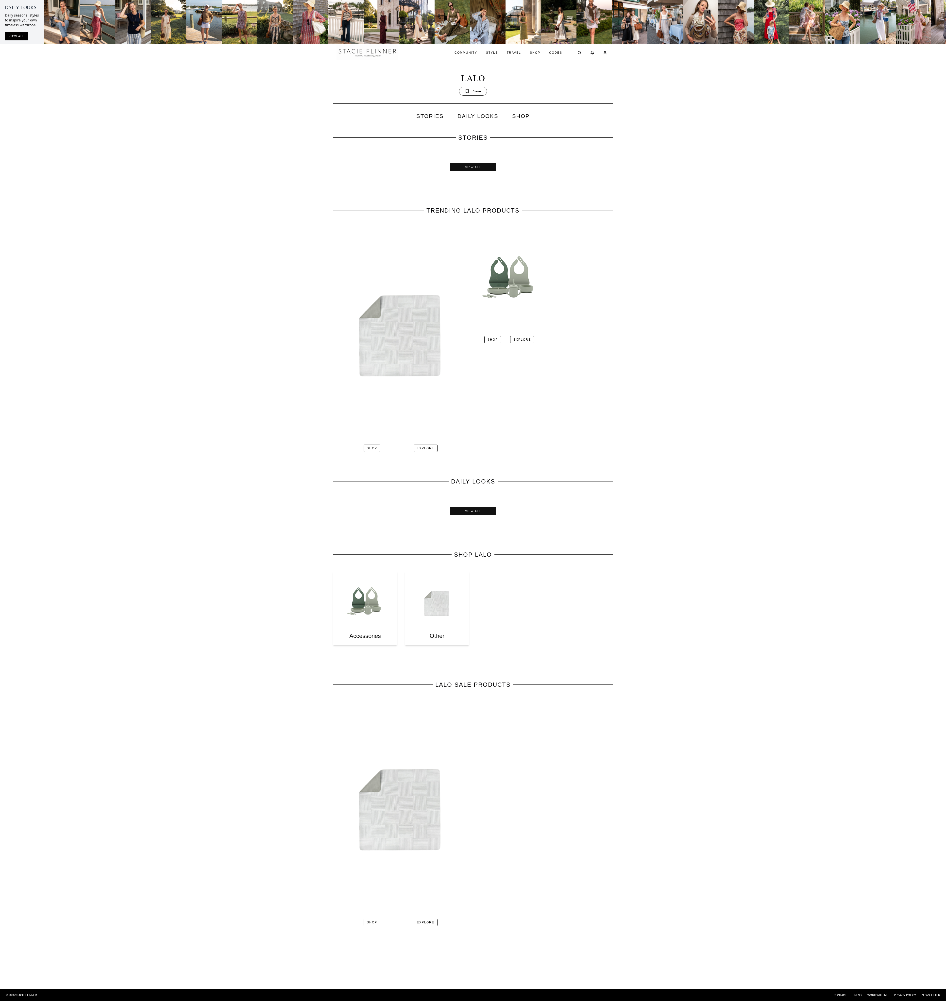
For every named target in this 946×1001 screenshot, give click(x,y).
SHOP (521, 116)
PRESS (857, 995)
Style (492, 52)
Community (466, 52)
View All (473, 167)
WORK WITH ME (877, 995)
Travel (514, 52)
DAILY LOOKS (477, 116)
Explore (425, 448)
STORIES (430, 116)
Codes (555, 52)
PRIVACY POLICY (905, 995)
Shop (535, 52)
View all (16, 36)
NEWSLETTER (931, 995)
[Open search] (579, 52)
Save (477, 91)
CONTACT (840, 995)
